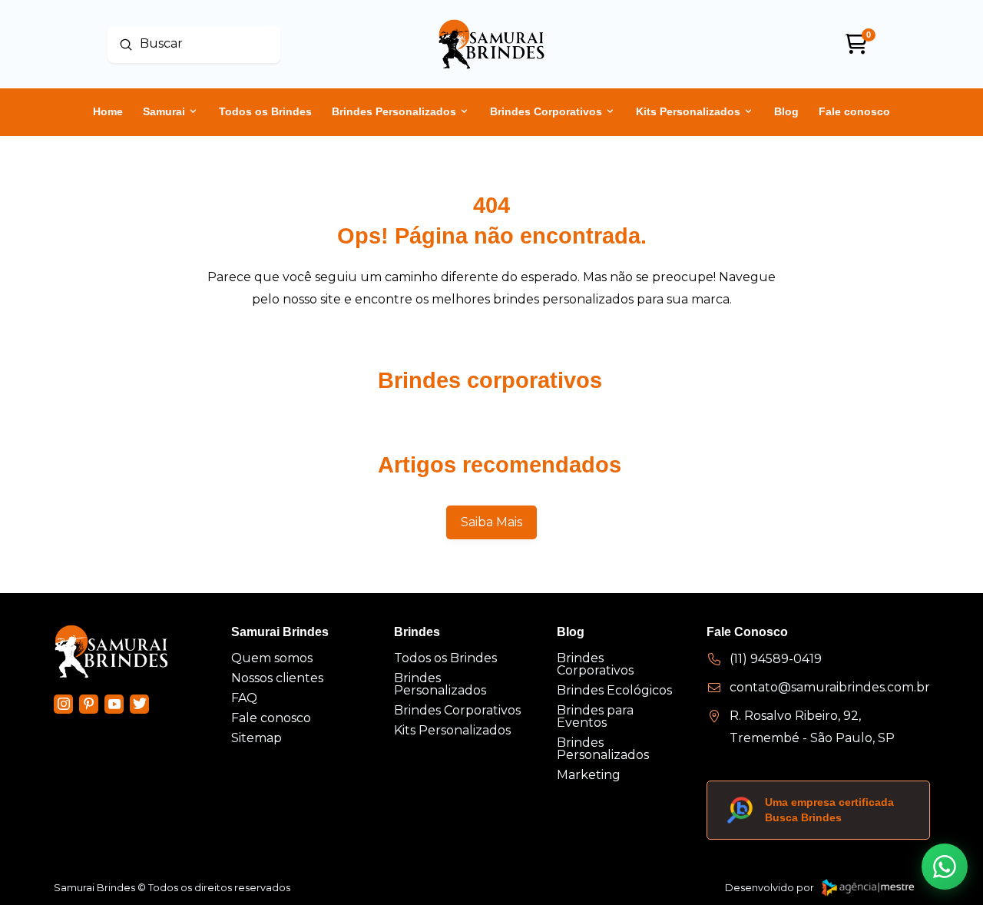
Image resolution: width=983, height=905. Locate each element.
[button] (945, 867)
